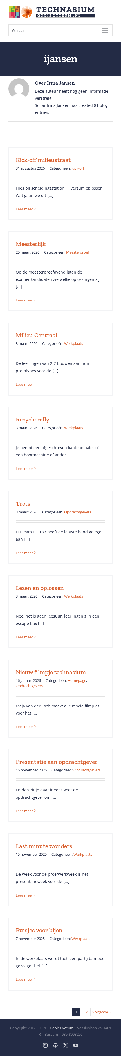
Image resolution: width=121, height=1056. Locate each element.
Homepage (77, 680)
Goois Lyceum (61, 1027)
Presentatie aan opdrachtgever (56, 762)
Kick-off (77, 168)
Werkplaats (73, 343)
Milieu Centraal (36, 335)
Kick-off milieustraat (43, 160)
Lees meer (24, 209)
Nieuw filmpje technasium (51, 672)
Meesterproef (77, 252)
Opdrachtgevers (77, 511)
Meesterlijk (31, 244)
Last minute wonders (44, 846)
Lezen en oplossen (40, 588)
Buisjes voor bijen (39, 930)
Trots (23, 503)
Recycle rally (32, 419)
